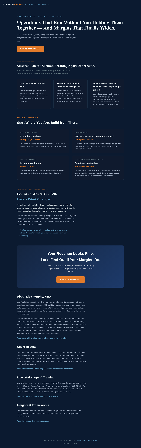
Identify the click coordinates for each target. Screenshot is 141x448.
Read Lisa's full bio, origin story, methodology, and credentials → (42, 338)
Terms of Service (91, 440)
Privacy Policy (80, 440)
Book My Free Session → (70, 279)
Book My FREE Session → (30, 48)
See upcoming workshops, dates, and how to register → (39, 396)
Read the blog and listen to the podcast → (33, 421)
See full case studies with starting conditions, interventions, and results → (46, 369)
